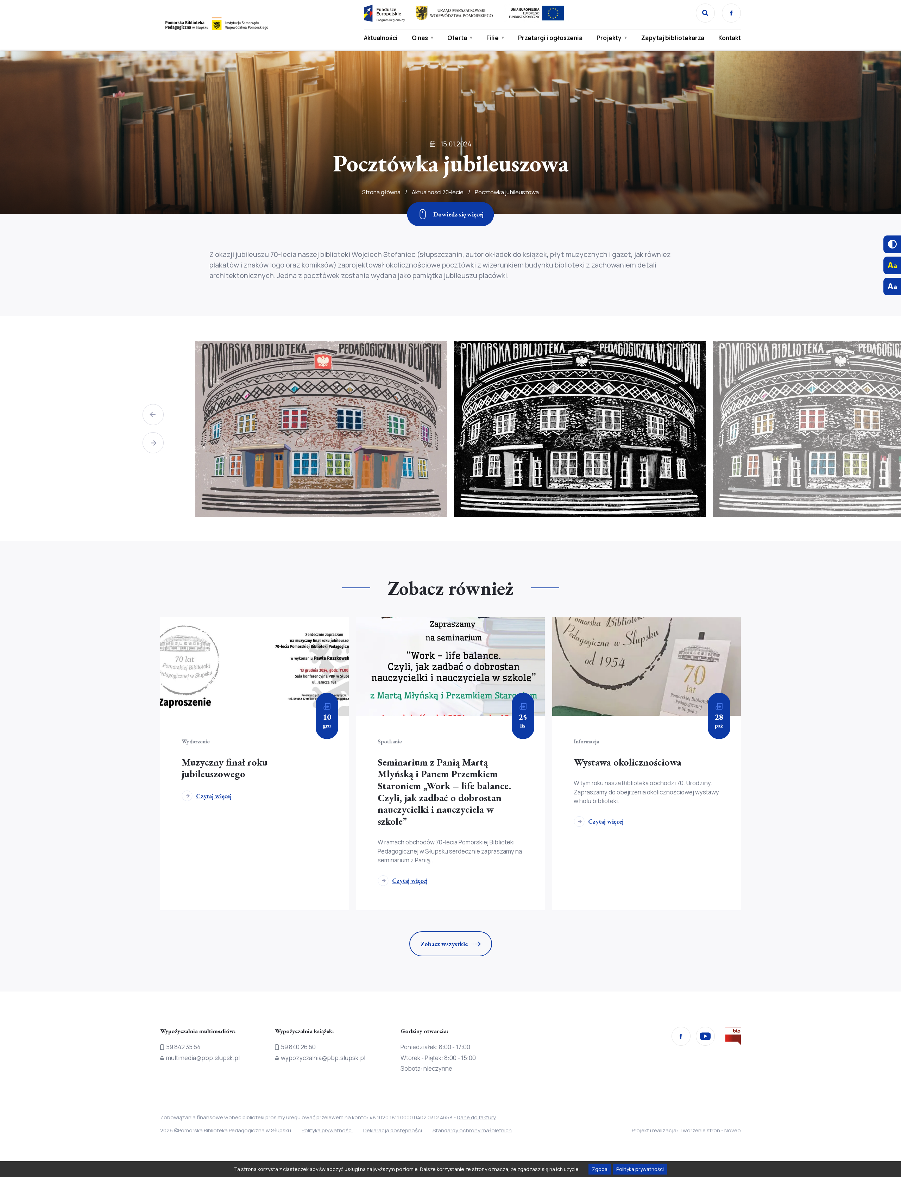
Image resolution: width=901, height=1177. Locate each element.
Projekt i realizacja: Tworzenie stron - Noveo (686, 1130)
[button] (153, 414)
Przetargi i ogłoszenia (550, 38)
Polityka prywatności (327, 1130)
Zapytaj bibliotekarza (672, 38)
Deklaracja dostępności (392, 1130)
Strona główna (381, 192)
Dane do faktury (476, 1117)
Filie (492, 38)
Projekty (609, 38)
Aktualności (381, 38)
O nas (420, 38)
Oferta (457, 38)
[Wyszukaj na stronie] (705, 13)
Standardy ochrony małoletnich (472, 1130)
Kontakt (729, 38)
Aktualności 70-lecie (438, 192)
